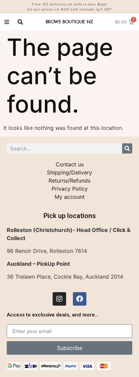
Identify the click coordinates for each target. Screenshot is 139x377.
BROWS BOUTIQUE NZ (69, 21)
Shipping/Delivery (69, 172)
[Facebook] (79, 299)
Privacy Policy (70, 188)
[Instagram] (59, 299)
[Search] (127, 148)
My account (70, 196)
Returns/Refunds (69, 180)
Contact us (70, 164)
